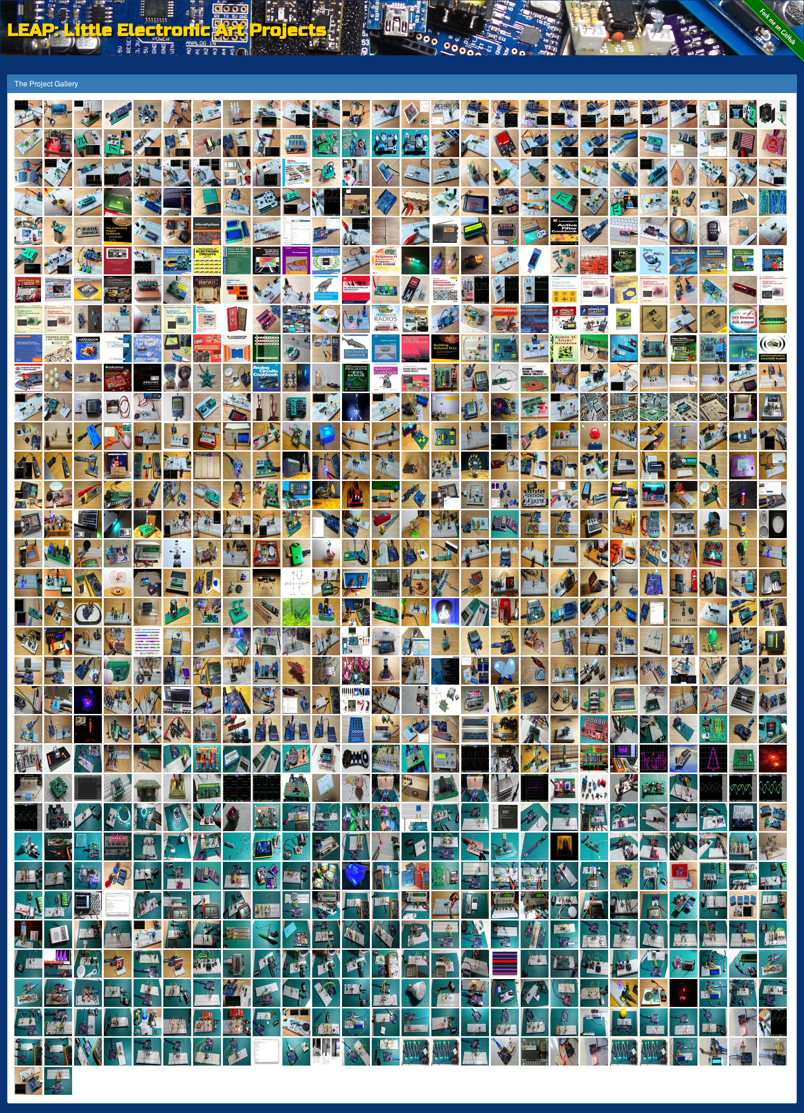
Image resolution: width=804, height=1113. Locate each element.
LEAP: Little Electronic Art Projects (166, 29)
